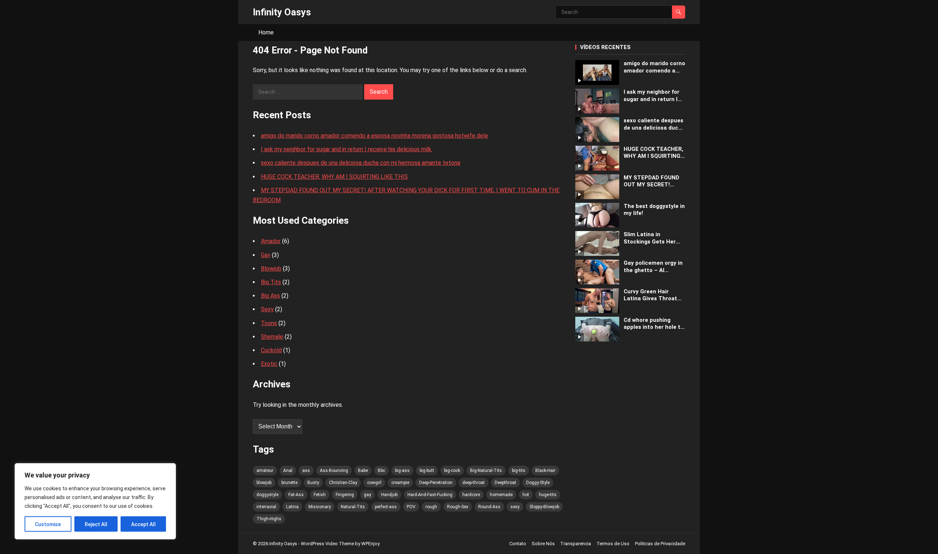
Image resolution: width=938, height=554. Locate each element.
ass (306, 470)
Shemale (272, 336)
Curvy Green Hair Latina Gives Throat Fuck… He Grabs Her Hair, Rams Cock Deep (653, 295)
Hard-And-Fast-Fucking (430, 494)
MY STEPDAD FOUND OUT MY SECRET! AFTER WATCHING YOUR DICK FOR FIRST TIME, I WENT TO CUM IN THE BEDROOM (653, 181)
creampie (400, 482)
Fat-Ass (296, 494)
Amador (271, 241)
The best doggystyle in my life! (654, 210)
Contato (517, 543)
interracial (266, 506)
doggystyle (267, 494)
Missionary (320, 506)
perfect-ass (386, 506)
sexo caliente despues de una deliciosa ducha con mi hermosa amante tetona (360, 162)
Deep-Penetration (436, 482)
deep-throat (473, 482)
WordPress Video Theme (327, 543)
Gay (265, 255)
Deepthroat (505, 482)
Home (266, 32)
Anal (287, 470)
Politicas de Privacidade (660, 543)
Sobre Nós (543, 543)
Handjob (389, 494)
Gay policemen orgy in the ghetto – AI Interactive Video (653, 267)
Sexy (267, 309)
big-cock (452, 470)
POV (411, 506)
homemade (501, 494)
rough (431, 506)
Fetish (320, 494)
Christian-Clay (343, 482)
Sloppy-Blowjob (544, 506)
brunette (289, 482)
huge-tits (548, 494)
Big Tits (271, 282)
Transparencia (575, 543)
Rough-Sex (457, 506)
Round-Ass (489, 506)
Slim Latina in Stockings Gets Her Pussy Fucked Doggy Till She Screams (651, 238)
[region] (95, 501)
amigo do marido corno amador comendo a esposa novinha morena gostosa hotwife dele (374, 135)
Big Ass (270, 295)
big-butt (427, 470)
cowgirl (374, 482)
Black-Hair (545, 470)
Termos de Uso (613, 543)
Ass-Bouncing (334, 470)
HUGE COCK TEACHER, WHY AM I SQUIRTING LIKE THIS (334, 176)
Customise (48, 524)
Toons (269, 323)
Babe (363, 470)
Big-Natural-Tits (486, 470)
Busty (313, 482)
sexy (515, 506)
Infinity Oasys (282, 12)
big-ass (402, 470)
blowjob (264, 482)
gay (367, 494)
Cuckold (271, 350)
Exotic (269, 363)
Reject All (96, 524)
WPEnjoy (370, 543)
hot (525, 494)
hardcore (471, 494)
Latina (292, 506)
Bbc (381, 470)
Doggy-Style (538, 482)
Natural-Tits (353, 506)
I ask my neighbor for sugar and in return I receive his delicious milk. (346, 149)
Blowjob (271, 268)
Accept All (143, 524)
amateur (264, 470)
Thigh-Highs (268, 518)
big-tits (518, 470)
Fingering (345, 494)
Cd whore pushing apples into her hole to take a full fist (654, 324)
